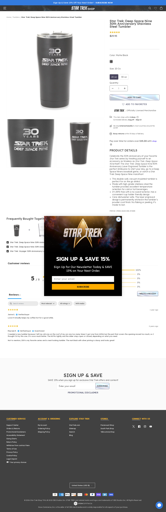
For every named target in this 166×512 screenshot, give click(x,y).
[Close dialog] (118, 219)
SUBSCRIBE (83, 286)
